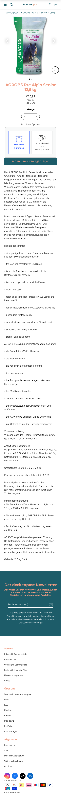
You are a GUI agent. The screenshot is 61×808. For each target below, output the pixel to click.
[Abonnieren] (50, 605)
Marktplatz (9, 721)
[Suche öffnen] (11, 4)
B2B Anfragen (10, 731)
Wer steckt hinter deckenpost (17, 694)
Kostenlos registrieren (14, 675)
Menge (30, 109)
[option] (30, 46)
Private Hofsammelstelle (15, 654)
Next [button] (54, 40)
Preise (7, 680)
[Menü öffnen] (5, 4)
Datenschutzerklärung (14, 755)
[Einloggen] (50, 4)
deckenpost (12, 12)
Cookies (8, 766)
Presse (7, 715)
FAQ (6, 705)
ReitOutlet (8, 726)
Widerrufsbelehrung (13, 761)
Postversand (10, 659)
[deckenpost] (30, 4)
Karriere (7, 710)
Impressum (9, 745)
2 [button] (32, 79)
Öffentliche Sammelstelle (15, 664)
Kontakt (7, 699)
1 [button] (29, 79)
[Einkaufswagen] (56, 4)
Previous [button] (7, 40)
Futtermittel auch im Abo (15, 670)
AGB (6, 750)
